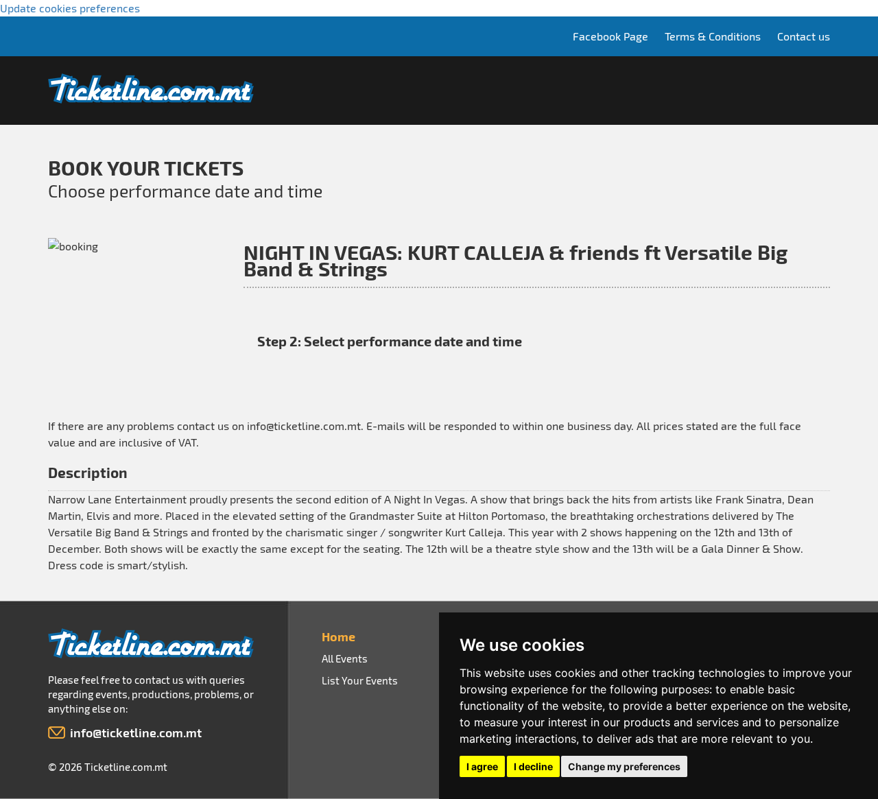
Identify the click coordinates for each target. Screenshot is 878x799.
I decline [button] (533, 766)
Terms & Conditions (713, 36)
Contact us (803, 36)
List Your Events (360, 680)
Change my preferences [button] (624, 766)
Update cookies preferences (70, 7)
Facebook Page (610, 36)
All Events (345, 658)
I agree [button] (482, 766)
